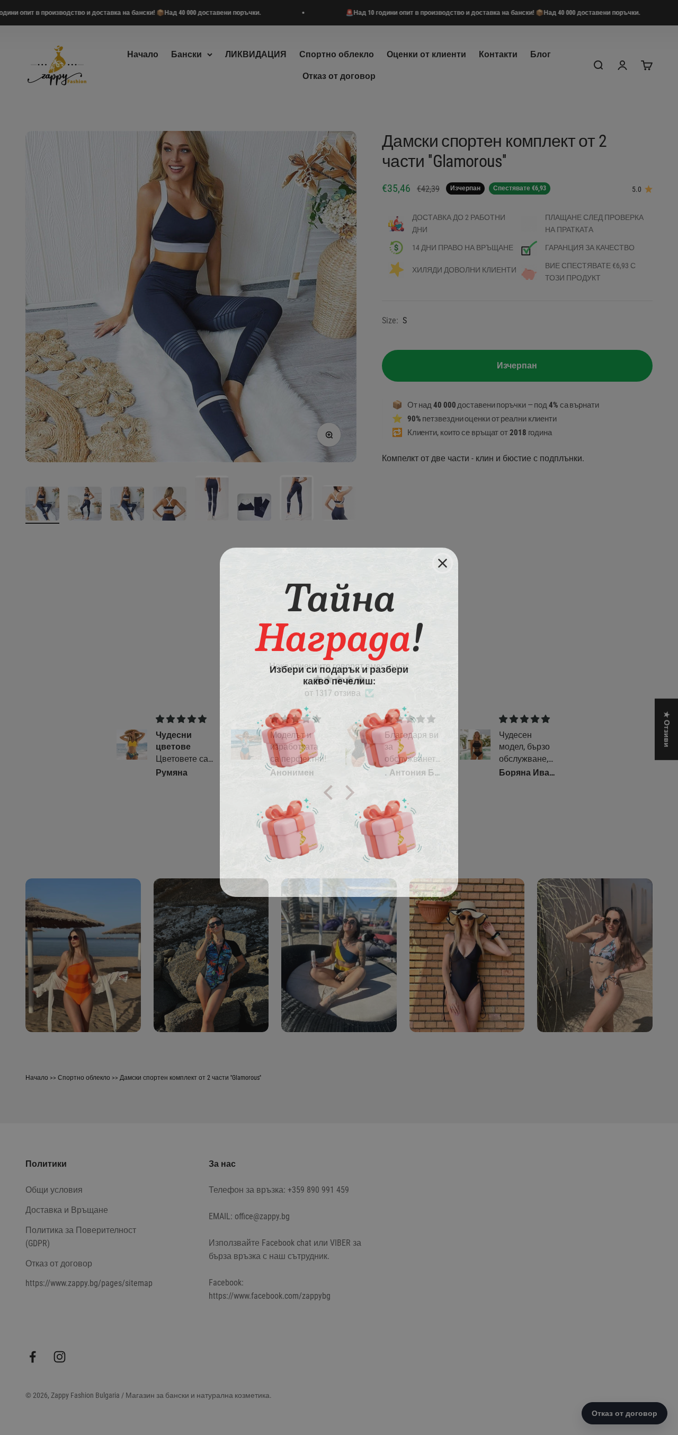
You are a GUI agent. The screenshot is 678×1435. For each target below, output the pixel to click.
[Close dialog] (442, 558)
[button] (290, 733)
